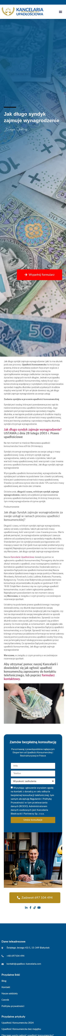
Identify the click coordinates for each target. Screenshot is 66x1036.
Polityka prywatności (13, 1006)
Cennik (5, 1000)
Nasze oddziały (10, 993)
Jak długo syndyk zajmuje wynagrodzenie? (33, 429)
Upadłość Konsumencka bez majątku (21, 1029)
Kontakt (6, 987)
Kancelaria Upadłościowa (23, 557)
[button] (60, 11)
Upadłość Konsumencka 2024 (18, 1023)
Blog (4, 981)
